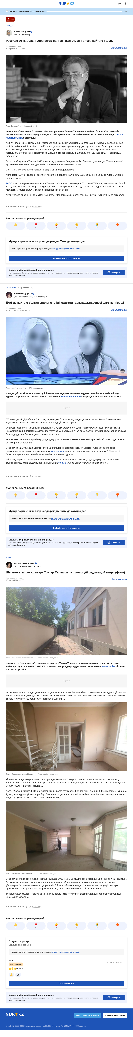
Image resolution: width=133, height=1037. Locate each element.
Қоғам (8, 557)
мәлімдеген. (57, 451)
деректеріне (109, 666)
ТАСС (9, 183)
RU (119, 4)
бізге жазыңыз (36, 206)
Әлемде (9, 26)
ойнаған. (63, 462)
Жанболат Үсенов (71, 396)
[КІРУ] (125, 3)
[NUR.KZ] (66, 4)
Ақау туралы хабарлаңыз (87, 1015)
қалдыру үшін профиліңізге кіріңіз (65, 249)
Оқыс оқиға (11, 288)
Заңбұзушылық (25, 288)
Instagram (115, 273)
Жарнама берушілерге (115, 1015)
